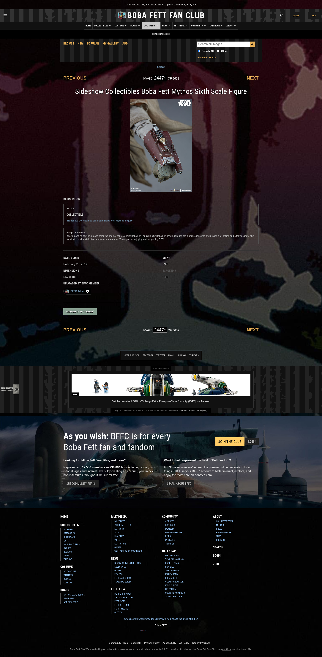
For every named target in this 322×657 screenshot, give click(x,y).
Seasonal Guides (122, 581)
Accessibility (169, 643)
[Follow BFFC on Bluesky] (179, 633)
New (80, 43)
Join (313, 15)
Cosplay (68, 582)
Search (218, 547)
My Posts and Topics (74, 594)
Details (67, 579)
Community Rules (118, 643)
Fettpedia (179, 25)
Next (253, 77)
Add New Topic (71, 602)
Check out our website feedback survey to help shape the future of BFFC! (161, 619)
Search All (208, 51)
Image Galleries (122, 525)
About (229, 25)
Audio (117, 532)
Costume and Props (175, 593)
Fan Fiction (120, 543)
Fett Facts (119, 601)
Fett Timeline (121, 608)
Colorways (69, 537)
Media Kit (221, 525)
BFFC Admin (77, 291)
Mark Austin (171, 574)
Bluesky (182, 355)
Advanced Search (206, 57)
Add (125, 43)
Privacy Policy (152, 643)
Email (171, 355)
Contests (170, 525)
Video (117, 540)
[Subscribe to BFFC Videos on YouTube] (167, 633)
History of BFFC (224, 532)
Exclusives (120, 567)
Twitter (160, 355)
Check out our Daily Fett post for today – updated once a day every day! (161, 4)
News (165, 25)
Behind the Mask (122, 594)
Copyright (136, 643)
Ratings (67, 548)
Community (197, 25)
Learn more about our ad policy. (193, 410)
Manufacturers (72, 544)
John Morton (172, 570)
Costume (119, 25)
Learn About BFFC (179, 483)
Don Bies (169, 567)
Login (296, 15)
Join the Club (230, 441)
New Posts (69, 598)
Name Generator (173, 532)
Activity (169, 521)
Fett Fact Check (122, 578)
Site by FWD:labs (201, 643)
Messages (170, 540)
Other (224, 51)
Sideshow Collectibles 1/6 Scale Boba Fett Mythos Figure (99, 220)
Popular (93, 43)
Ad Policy (184, 643)
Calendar (215, 25)
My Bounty (69, 529)
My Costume (70, 571)
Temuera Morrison (174, 559)
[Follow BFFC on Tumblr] (161, 633)
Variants (68, 575)
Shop (218, 536)
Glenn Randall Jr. (174, 581)
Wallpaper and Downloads (128, 551)
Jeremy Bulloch (173, 596)
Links (168, 536)
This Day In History (123, 597)
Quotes (118, 612)
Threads (194, 355)
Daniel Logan (172, 563)
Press (219, 529)
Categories (69, 533)
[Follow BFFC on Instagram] (149, 633)
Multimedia (150, 25)
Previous (74, 77)
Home (88, 25)
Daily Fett (119, 521)
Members (169, 529)
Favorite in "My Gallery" (80, 311)
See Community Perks (81, 483)
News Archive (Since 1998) (127, 563)
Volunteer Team (224, 521)
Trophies (169, 543)
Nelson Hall (171, 589)
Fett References (122, 605)
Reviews (68, 552)
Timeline (68, 559)
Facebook (148, 355)
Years (66, 555)
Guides (117, 570)
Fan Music (119, 529)
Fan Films (119, 536)
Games (117, 547)
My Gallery (111, 43)
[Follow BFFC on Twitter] (155, 633)
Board (134, 25)
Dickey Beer (171, 578)
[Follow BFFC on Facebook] (143, 633)
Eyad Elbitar (171, 585)
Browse (68, 43)
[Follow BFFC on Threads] (173, 633)
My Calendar (172, 555)
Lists (66, 540)
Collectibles (101, 25)
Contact (220, 540)
